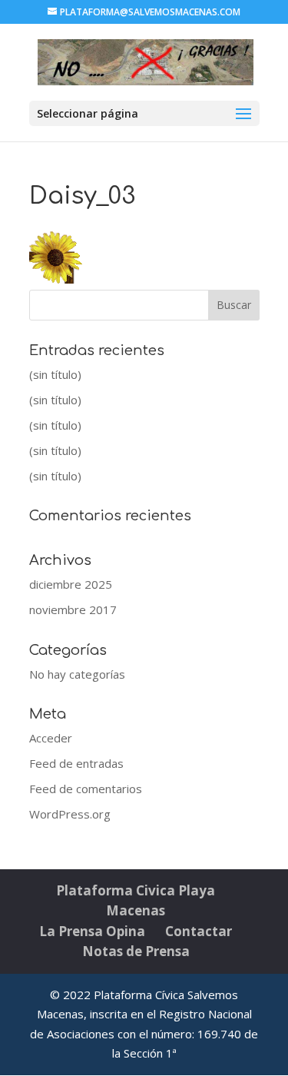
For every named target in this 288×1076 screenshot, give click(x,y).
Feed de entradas (76, 763)
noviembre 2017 (73, 609)
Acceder (50, 738)
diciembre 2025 (70, 584)
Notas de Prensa (136, 951)
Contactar (198, 931)
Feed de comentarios (85, 788)
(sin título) (55, 374)
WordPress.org (70, 814)
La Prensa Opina (92, 931)
